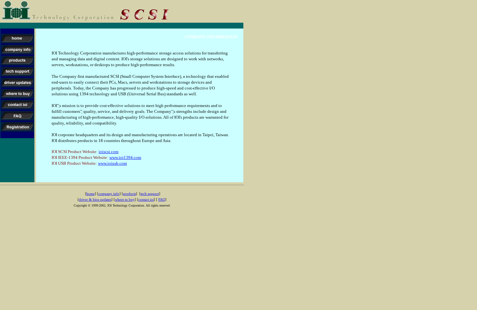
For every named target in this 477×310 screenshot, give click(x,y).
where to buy (125, 199)
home (90, 194)
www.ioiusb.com (112, 163)
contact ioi (146, 199)
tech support (150, 194)
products (129, 194)
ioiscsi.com (108, 151)
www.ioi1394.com (125, 157)
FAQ (161, 199)
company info (108, 194)
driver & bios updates (95, 199)
